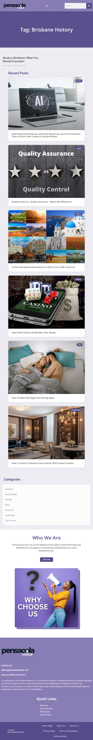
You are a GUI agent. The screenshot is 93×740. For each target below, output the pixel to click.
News (7, 505)
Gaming (8, 499)
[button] (46, 6)
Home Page (47, 725)
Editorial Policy (60, 736)
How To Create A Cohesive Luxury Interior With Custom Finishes (43, 463)
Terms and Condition (68, 731)
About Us (61, 725)
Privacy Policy (49, 731)
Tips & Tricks (10, 520)
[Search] (89, 6)
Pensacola (9, 510)
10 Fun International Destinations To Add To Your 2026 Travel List (43, 267)
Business (9, 489)
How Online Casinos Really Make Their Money (34, 332)
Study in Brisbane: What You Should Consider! (20, 59)
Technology (10, 515)
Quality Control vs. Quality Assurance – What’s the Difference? (42, 201)
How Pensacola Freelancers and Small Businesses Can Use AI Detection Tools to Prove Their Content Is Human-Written (46, 135)
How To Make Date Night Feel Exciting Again (33, 397)
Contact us (74, 725)
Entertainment (11, 494)
